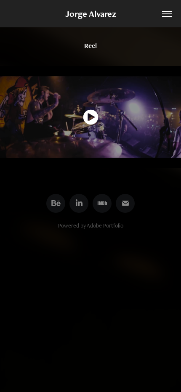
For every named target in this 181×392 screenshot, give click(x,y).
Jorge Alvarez (90, 13)
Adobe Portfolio (105, 225)
